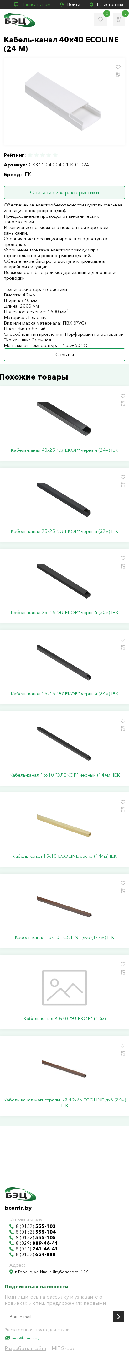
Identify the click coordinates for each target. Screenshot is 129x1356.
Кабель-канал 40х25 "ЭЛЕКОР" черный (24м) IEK (64, 450)
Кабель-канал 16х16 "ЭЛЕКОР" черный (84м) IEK (64, 694)
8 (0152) (36, 1226)
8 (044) (37, 1249)
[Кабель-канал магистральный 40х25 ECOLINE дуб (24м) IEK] (64, 1069)
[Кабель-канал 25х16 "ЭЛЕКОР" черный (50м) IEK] (64, 582)
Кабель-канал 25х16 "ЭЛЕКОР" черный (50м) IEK (64, 612)
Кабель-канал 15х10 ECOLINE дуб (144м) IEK (64, 937)
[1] (30, 155)
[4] (49, 155)
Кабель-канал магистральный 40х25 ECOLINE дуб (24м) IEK (64, 1102)
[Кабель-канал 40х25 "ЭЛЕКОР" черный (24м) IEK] (64, 419)
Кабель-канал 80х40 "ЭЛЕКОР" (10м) (64, 1018)
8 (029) (37, 1243)
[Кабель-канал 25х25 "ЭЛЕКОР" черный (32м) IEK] (64, 500)
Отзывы (64, 354)
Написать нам (36, 4)
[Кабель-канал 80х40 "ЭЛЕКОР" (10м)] (64, 988)
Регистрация (110, 4)
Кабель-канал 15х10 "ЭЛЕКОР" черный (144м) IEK (64, 775)
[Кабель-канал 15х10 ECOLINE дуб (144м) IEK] (64, 906)
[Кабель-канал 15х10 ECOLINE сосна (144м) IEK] (64, 825)
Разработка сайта (25, 1348)
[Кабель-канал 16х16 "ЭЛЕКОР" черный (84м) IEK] (64, 663)
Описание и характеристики (64, 192)
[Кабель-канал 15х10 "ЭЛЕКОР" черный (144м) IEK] (64, 744)
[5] (55, 155)
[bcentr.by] (19, 20)
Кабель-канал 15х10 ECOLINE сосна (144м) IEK (64, 856)
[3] (42, 155)
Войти (73, 4)
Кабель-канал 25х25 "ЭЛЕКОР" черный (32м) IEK (64, 531)
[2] (36, 155)
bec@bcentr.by (25, 1337)
